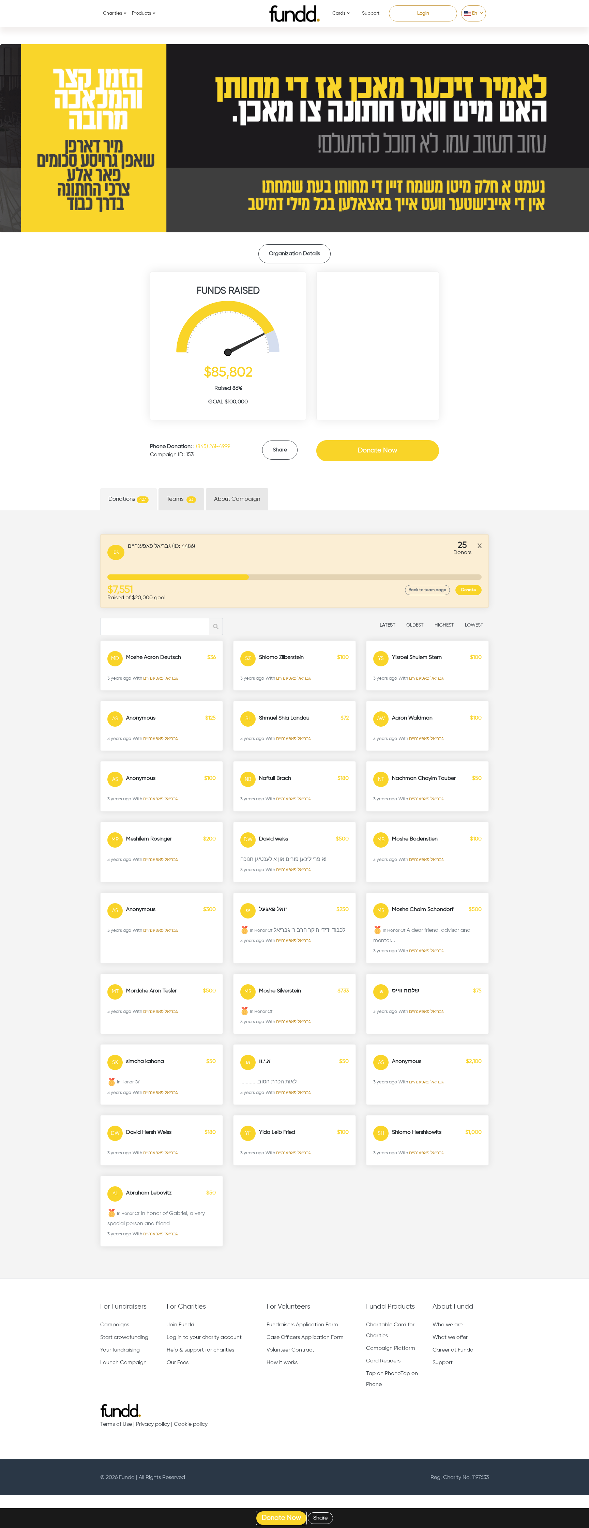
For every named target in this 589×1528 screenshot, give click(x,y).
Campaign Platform (390, 1348)
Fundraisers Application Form (302, 1325)
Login (423, 13)
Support (370, 13)
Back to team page (427, 590)
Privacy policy (153, 1424)
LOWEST (474, 625)
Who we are (448, 1325)
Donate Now (377, 450)
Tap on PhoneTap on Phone (392, 1379)
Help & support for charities (200, 1350)
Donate (468, 590)
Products (141, 13)
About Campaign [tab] (237, 499)
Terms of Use (116, 1424)
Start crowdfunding (124, 1337)
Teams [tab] (180, 499)
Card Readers (383, 1361)
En (475, 13)
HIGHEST (444, 625)
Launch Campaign (123, 1362)
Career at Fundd (453, 1350)
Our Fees (177, 1362)
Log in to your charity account (204, 1337)
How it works (282, 1362)
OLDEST (415, 625)
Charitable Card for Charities (390, 1330)
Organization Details (294, 254)
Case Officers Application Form (305, 1337)
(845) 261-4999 (213, 446)
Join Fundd (180, 1325)
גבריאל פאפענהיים (160, 678)
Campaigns (114, 1325)
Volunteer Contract (290, 1350)
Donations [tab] (127, 499)
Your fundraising (120, 1350)
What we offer (450, 1337)
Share (280, 450)
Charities (112, 13)
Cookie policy (191, 1424)
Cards (338, 13)
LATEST (387, 625)
